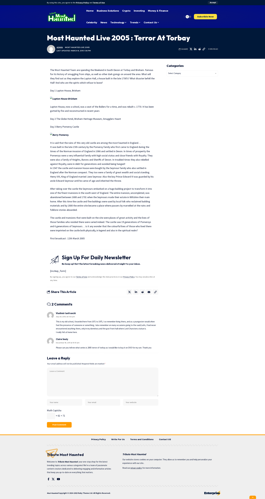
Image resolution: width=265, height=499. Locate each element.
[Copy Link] (204, 49)
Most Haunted (52, 493)
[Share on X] (191, 49)
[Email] (149, 292)
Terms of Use (99, 2)
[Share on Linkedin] (195, 49)
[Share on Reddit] (199, 49)
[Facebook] (48, 479)
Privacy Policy (82, 2)
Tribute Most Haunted (68, 461)
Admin (60, 47)
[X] (53, 479)
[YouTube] (58, 479)
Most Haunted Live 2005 (77, 47)
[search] (180, 16)
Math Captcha (54, 410)
